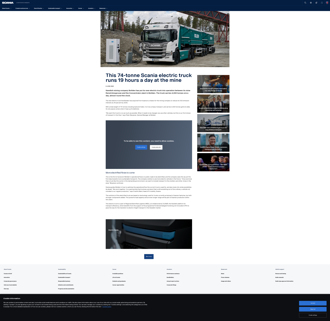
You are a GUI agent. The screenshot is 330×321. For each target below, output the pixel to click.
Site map (6, 289)
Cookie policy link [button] (156, 147)
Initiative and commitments (65, 285)
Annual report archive (173, 281)
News (222, 273)
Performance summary (173, 273)
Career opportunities (118, 285)
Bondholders (170, 277)
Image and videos (226, 281)
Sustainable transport (64, 277)
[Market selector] (311, 2)
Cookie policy (106, 306)
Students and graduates (119, 281)
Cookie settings (313, 315)
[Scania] (7, 3)
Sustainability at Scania (64, 273)
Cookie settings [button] (141, 147)
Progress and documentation (66, 289)
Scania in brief (8, 273)
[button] (321, 2)
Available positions (117, 273)
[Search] (305, 2)
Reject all (312, 309)
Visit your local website (10, 285)
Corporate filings (171, 285)
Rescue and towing (280, 273)
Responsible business (64, 281)
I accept (313, 303)
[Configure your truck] (316, 2)
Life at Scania (116, 277)
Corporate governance (10, 281)
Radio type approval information (284, 281)
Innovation (7, 277)
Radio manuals (279, 277)
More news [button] (149, 256)
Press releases (225, 277)
